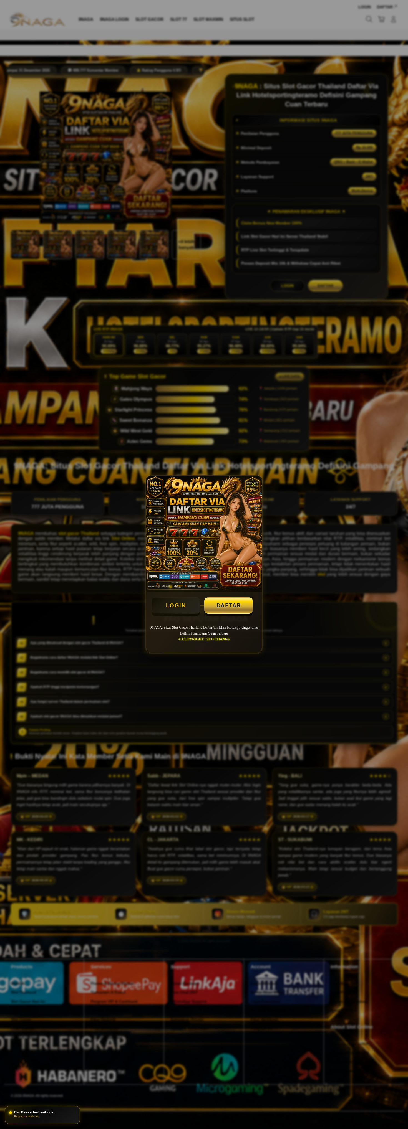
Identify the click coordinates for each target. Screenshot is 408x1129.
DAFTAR (228, 605)
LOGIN (176, 605)
